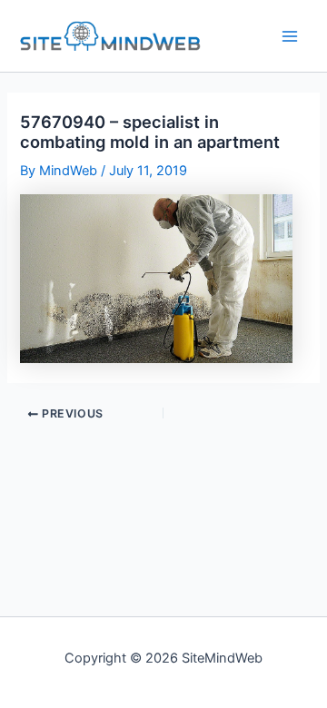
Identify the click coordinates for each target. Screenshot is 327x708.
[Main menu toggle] (290, 36)
